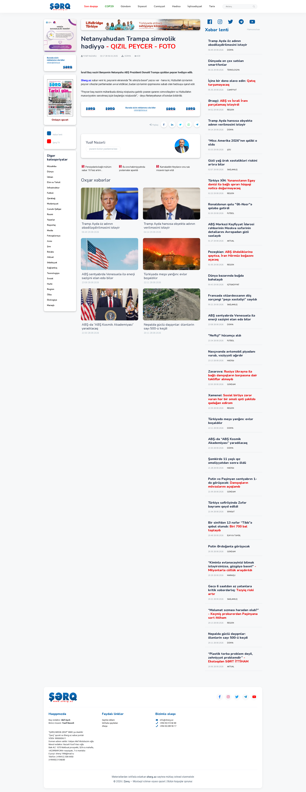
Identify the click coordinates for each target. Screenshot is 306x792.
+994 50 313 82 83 (168, 723)
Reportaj (51, 225)
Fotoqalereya (53, 235)
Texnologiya (53, 273)
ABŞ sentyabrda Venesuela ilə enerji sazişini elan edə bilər (108, 276)
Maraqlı (50, 305)
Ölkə (49, 294)
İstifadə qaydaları (110, 723)
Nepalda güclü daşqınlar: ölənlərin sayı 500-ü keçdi (169, 326)
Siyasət (142, 6)
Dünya (50, 171)
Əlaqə (104, 726)
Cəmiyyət (159, 6)
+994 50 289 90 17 (168, 726)
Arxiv (49, 241)
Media (50, 230)
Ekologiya (52, 300)
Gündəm (126, 6)
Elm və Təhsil (53, 182)
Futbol (50, 193)
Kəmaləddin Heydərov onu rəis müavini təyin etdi (173, 169)
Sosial (50, 278)
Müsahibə (51, 166)
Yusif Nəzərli (95, 142)
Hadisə (176, 6)
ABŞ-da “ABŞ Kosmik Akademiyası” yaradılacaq (108, 326)
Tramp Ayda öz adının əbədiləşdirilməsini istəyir (101, 226)
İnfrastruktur (53, 187)
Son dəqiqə (91, 6)
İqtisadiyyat (195, 6)
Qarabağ (51, 198)
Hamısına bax (253, 29)
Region (50, 289)
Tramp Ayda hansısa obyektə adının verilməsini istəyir (169, 226)
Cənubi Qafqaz (54, 209)
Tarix (212, 6)
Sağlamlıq (52, 267)
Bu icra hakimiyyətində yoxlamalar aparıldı (132, 169)
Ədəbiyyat (52, 262)
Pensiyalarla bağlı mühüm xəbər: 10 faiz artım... (96, 169)
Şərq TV (56, 142)
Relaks (50, 251)
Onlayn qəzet (60, 120)
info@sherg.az (166, 720)
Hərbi (49, 284)
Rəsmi (50, 214)
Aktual (50, 257)
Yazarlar (51, 219)
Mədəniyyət (52, 203)
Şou (49, 246)
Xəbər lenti (57, 134)
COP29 (109, 6)
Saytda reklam (108, 720)
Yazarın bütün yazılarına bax (103, 149)
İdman (50, 177)
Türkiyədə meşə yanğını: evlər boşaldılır (165, 276)
